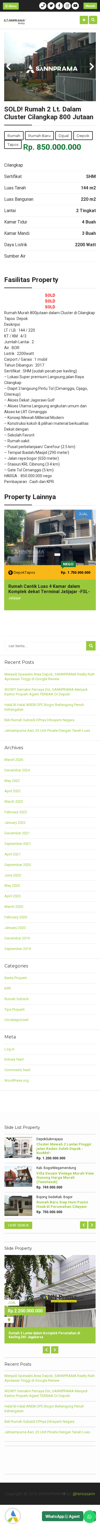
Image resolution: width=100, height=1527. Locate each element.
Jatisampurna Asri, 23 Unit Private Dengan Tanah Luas (47, 730)
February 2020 (15, 917)
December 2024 (17, 770)
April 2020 (12, 896)
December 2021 (17, 833)
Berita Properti (15, 978)
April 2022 (12, 791)
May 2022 (12, 781)
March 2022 (13, 801)
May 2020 (12, 885)
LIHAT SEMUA (18, 1225)
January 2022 (15, 822)
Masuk (90, 5)
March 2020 (13, 906)
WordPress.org (16, 1080)
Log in (9, 1049)
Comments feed (17, 1070)
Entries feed (14, 1059)
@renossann (84, 1493)
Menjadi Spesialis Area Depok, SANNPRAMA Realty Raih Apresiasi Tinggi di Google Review (49, 676)
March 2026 (13, 760)
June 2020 (12, 875)
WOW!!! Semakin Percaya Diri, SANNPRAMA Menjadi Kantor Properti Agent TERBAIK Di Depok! (46, 691)
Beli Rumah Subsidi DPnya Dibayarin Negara (39, 720)
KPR (7, 988)
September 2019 (17, 949)
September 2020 (17, 865)
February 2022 (15, 812)
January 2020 (15, 928)
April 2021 (12, 854)
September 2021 (17, 844)
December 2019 (17, 938)
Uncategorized (16, 1020)
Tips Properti (14, 1009)
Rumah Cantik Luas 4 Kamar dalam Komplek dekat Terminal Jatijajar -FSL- (49, 589)
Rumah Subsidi (16, 999)
